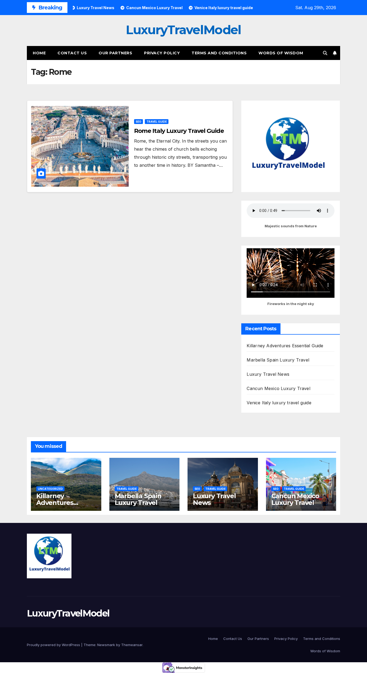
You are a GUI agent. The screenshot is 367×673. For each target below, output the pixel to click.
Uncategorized (50, 488)
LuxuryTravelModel (183, 29)
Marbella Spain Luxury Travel (278, 360)
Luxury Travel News (268, 374)
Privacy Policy (162, 53)
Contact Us (72, 53)
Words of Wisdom (280, 53)
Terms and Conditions (219, 53)
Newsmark (106, 645)
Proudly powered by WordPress (54, 645)
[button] (325, 53)
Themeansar (131, 645)
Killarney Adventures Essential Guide (285, 345)
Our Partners (115, 53)
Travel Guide (156, 121)
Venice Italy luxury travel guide (279, 402)
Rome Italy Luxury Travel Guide (179, 130)
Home (39, 53)
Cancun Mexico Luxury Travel (278, 388)
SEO (138, 121)
